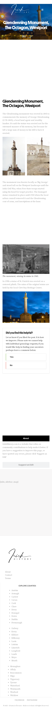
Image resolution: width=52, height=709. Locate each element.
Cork (13, 603)
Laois (13, 641)
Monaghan (15, 666)
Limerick (15, 647)
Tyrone (13, 682)
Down (14, 616)
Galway (14, 628)
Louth (14, 654)
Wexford (14, 692)
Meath (14, 660)
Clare (13, 606)
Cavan (14, 600)
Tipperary (14, 679)
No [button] (11, 365)
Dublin (14, 619)
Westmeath (15, 689)
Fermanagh (16, 622)
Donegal (15, 613)
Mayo (14, 657)
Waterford (15, 685)
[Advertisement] (26, 72)
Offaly (13, 669)
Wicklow (14, 695)
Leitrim (14, 644)
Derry (14, 609)
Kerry (14, 631)
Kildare (14, 635)
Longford (15, 651)
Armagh (15, 593)
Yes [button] (12, 357)
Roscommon (16, 673)
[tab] (26, 438)
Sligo (12, 676)
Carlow (14, 597)
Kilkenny (15, 638)
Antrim (14, 590)
